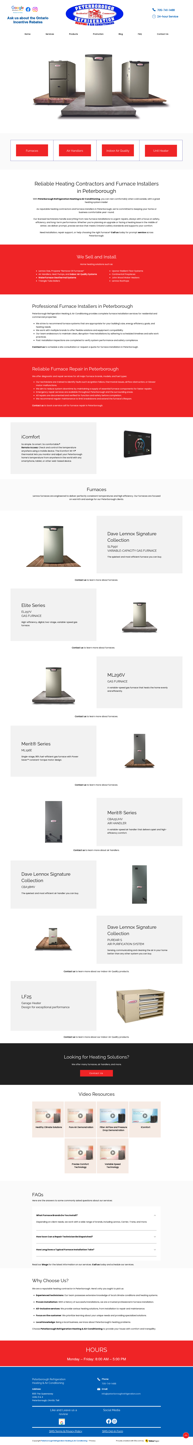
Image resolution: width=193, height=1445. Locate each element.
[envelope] (154, 16)
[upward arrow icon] (186, 1435)
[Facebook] (28, 9)
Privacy (92, 1441)
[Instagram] (35, 9)
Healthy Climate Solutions (49, 1127)
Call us (115, 232)
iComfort (145, 1127)
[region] (48, 1119)
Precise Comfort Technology (80, 1166)
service (142, 232)
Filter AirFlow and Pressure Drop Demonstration (113, 1129)
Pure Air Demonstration (81, 1127)
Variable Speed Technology (113, 1166)
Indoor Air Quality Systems (83, 274)
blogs (45, 1264)
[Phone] (154, 9)
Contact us (38, 346)
